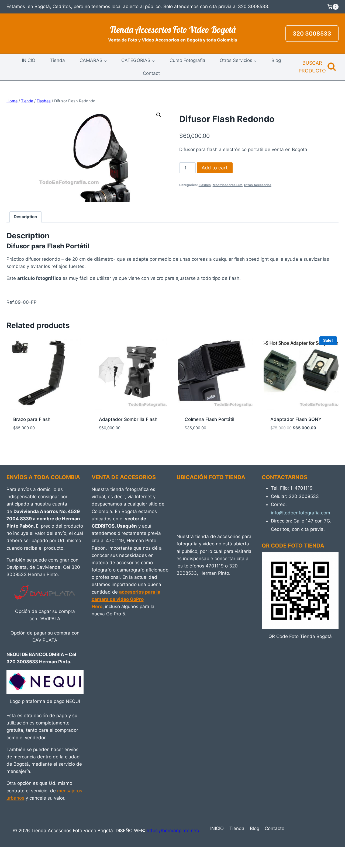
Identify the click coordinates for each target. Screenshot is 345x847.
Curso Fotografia (187, 60)
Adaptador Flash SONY (296, 419)
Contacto (274, 828)
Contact (151, 73)
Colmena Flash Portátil (209, 419)
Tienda (57, 60)
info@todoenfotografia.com (300, 512)
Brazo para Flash (31, 419)
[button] (159, 115)
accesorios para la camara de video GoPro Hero (126, 599)
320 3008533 (312, 33)
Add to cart (215, 167)
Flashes (205, 185)
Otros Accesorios (257, 185)
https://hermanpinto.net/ (173, 830)
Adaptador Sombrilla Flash (128, 419)
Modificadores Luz (227, 185)
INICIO (28, 60)
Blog (276, 60)
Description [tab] (25, 216)
